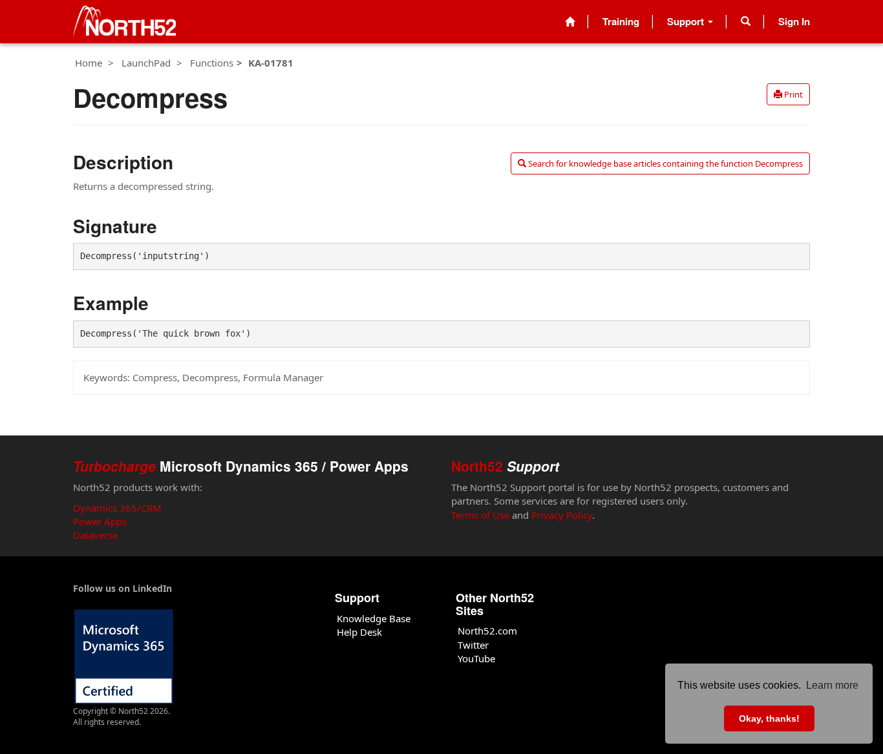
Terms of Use (480, 514)
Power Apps (100, 521)
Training (620, 21)
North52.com (487, 630)
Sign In (794, 21)
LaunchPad (146, 62)
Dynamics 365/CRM (117, 507)
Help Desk (359, 631)
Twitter (473, 644)
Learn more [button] (832, 685)
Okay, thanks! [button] (769, 718)
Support (687, 21)
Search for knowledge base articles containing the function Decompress (664, 163)
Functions (211, 62)
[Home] (569, 21)
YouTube (476, 658)
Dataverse (95, 535)
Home (88, 62)
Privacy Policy (561, 514)
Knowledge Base (373, 618)
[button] (745, 21)
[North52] (124, 21)
